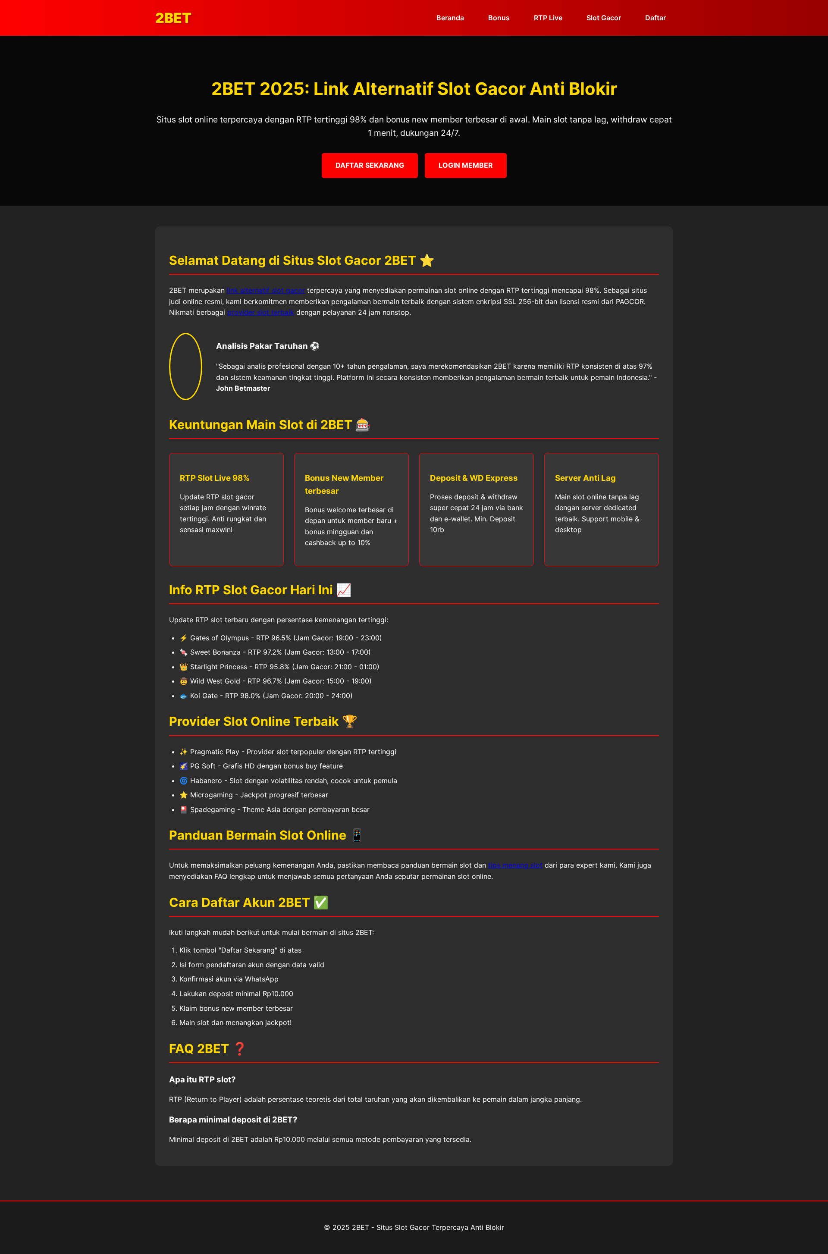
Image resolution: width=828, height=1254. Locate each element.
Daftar (655, 17)
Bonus (499, 17)
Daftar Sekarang (370, 165)
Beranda (450, 17)
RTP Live (548, 17)
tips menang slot (515, 865)
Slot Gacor (603, 17)
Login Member (466, 165)
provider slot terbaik (260, 312)
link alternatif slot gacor (266, 290)
